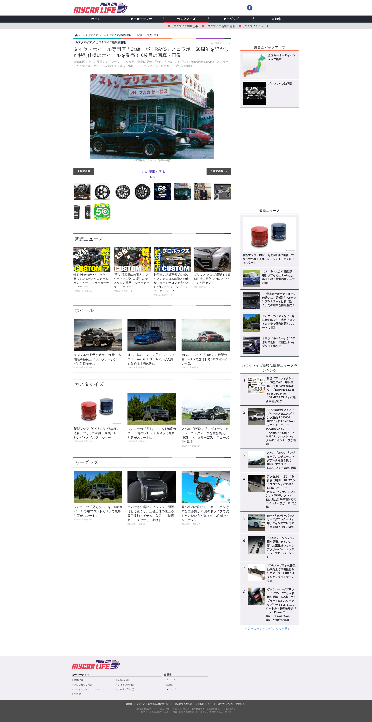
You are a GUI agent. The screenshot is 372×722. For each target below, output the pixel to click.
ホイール (84, 310)
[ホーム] (75, 35)
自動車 (276, 19)
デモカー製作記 (126, 689)
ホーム (96, 19)
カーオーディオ (141, 19)
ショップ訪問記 (126, 684)
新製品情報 (123, 680)
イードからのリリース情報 (220, 704)
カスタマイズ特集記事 (184, 26)
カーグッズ (231, 19)
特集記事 (78, 680)
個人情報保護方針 (183, 704)
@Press (240, 704)
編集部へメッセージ (135, 704)
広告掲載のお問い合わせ (160, 704)
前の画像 (85, 171)
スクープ (171, 689)
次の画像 (218, 171)
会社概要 (199, 704)
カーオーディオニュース (86, 689)
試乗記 (169, 684)
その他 (77, 694)
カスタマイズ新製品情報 (220, 26)
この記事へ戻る (153, 174)
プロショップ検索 (83, 684)
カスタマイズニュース (255, 26)
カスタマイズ (186, 19)
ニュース (171, 680)
